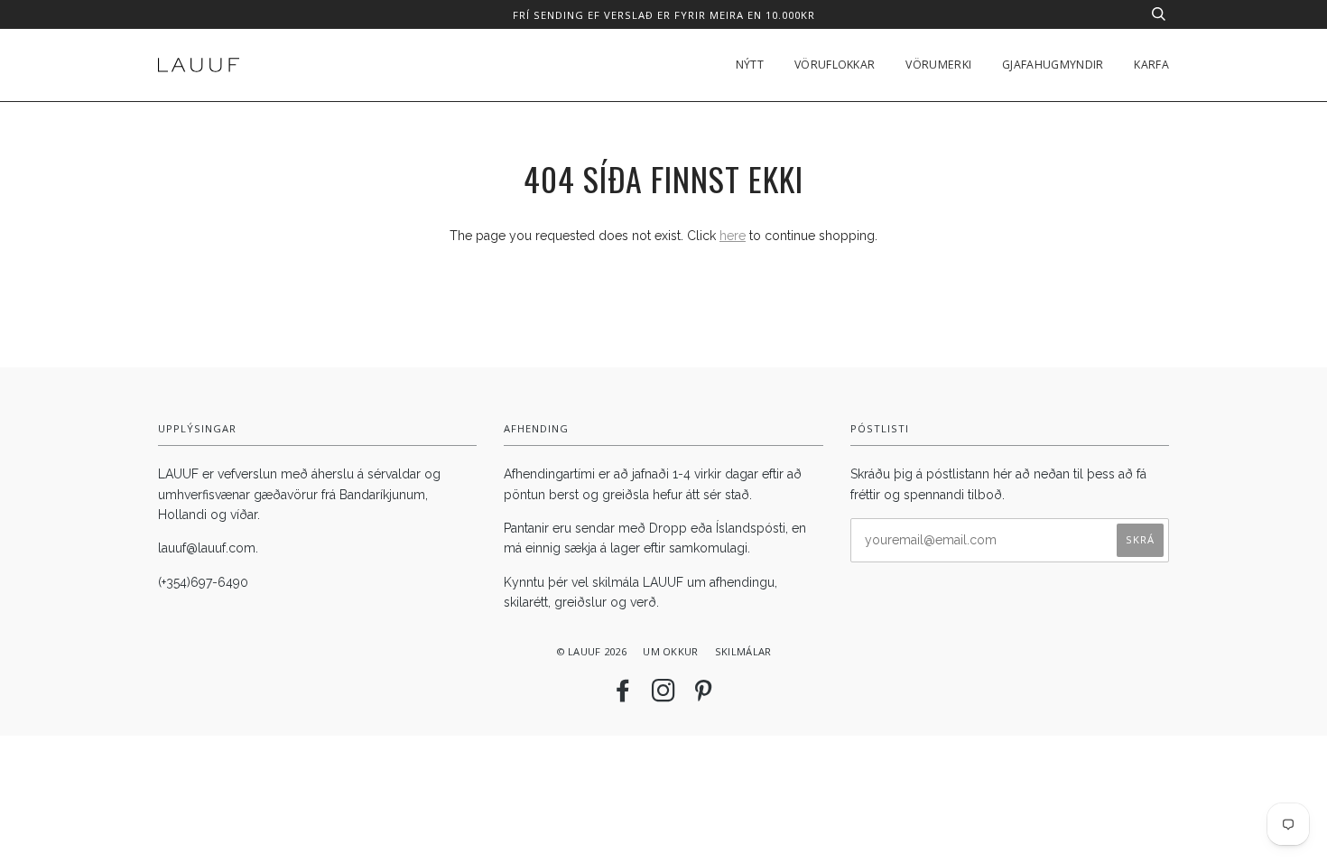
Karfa (1151, 64)
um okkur (670, 651)
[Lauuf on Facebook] (623, 695)
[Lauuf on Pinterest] (703, 695)
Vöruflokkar (834, 64)
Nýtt (750, 64)
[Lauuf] (198, 65)
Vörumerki (938, 64)
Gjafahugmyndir (1052, 64)
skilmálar (743, 651)
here (732, 235)
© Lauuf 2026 (591, 651)
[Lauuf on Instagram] (663, 695)
